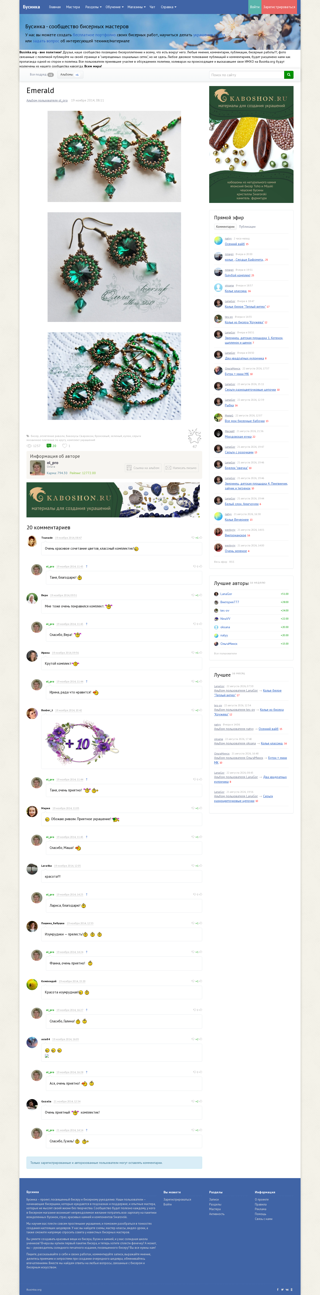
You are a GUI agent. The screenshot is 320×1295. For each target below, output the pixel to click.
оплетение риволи (52, 436)
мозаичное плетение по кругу (46, 440)
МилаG (229, 415)
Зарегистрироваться (279, 7)
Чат (152, 7)
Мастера (73, 7)
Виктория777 (229, 602)
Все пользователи (225, 653)
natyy (228, 238)
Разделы (215, 1204)
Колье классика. (236, 291)
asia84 (45, 1039)
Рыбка (229, 405)
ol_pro (52, 462)
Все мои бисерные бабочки (245, 421)
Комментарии (225, 227)
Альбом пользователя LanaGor (236, 690)
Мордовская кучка (238, 436)
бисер (35, 436)
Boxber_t (47, 710)
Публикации (247, 227)
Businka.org (33, 1289)
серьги (136, 436)
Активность (216, 1214)
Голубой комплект (237, 275)
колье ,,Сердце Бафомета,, (244, 259)
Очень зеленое (236, 551)
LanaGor (230, 301)
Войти (255, 7)
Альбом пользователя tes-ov (234, 709)
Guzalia (46, 1101)
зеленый (116, 436)
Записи (214, 1199)
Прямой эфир (229, 217)
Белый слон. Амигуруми (242, 504)
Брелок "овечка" (236, 468)
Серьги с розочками (239, 452)
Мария (45, 808)
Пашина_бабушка (52, 923)
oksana (229, 285)
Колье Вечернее (237, 519)
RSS (231, 561)
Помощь (260, 1214)
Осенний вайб (235, 244)
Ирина (45, 652)
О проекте (262, 1199)
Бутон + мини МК (237, 374)
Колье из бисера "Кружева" (244, 322)
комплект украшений (81, 440)
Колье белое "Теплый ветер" (245, 306)
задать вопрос (46, 40)
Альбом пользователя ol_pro (47, 100)
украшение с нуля (209, 34)
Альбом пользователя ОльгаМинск (238, 758)
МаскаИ (229, 431)
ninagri (229, 254)
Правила (261, 1204)
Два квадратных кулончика (244, 358)
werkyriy (230, 529)
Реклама (260, 1209)
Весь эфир (220, 561)
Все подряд (41, 74)
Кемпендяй (48, 981)
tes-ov (229, 316)
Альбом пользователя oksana (235, 743)
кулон (127, 436)
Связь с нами (263, 1219)
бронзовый (102, 436)
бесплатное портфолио (94, 34)
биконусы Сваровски (79, 436)
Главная (55, 7)
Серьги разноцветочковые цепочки (250, 389)
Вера (44, 595)
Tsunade (47, 537)
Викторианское (235, 535)
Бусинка (31, 7)
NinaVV (225, 619)
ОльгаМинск (232, 368)
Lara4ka (46, 865)
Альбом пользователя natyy (233, 729)
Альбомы (69, 74)
